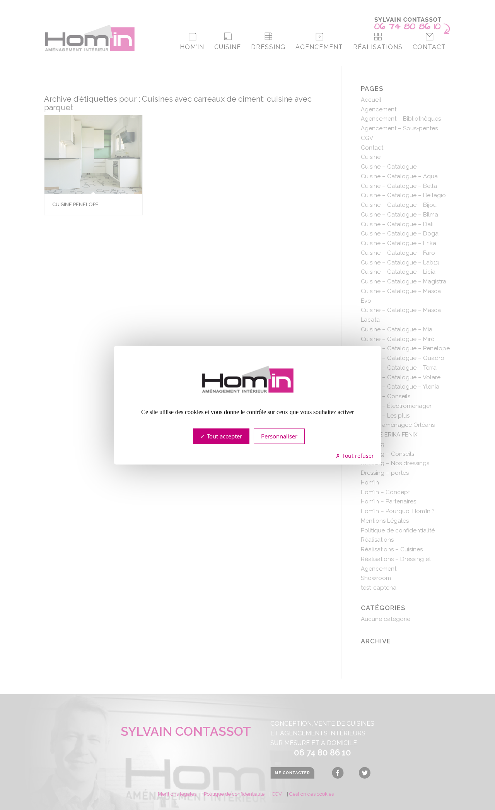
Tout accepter (223, 436)
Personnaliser (279, 436)
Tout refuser (357, 456)
